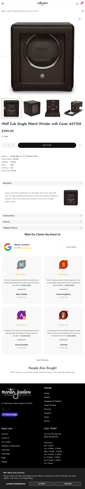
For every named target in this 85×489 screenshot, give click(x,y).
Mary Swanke (21, 294)
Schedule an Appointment (11, 446)
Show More (26, 285)
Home (3, 11)
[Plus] (13, 145)
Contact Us (5, 438)
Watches (47, 397)
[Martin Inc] (42, 4)
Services (47, 421)
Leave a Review (71, 247)
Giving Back (6, 450)
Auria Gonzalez (21, 345)
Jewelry (46, 417)
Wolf (12, 165)
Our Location (6, 442)
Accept (42, 484)
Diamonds (47, 409)
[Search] (77, 3)
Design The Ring (50, 405)
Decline (68, 484)
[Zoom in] (79, 19)
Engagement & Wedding (52, 401)
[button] (80, 56)
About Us (5, 434)
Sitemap (4, 461)
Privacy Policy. (28, 478)
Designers (47, 413)
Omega (46, 393)
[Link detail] (3, 409)
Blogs (3, 458)
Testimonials (6, 454)
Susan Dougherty (63, 294)
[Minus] (4, 145)
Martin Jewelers (22, 244)
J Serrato (63, 345)
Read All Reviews (42, 360)
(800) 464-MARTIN (51, 437)
